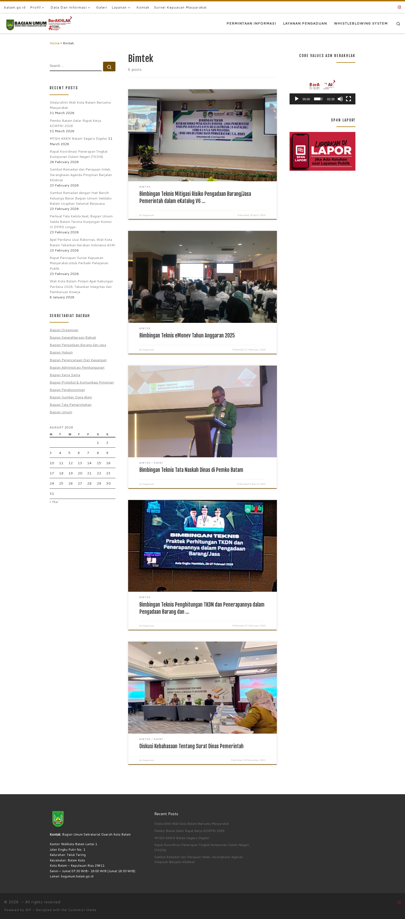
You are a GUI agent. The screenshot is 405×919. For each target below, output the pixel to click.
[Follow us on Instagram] (399, 7)
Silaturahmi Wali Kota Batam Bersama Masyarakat (80, 105)
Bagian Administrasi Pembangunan (77, 367)
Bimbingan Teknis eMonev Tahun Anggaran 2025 (187, 335)
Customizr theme (82, 910)
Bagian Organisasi (64, 329)
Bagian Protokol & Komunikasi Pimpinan (82, 382)
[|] (38, 23)
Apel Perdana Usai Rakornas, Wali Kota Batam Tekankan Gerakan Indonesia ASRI (82, 242)
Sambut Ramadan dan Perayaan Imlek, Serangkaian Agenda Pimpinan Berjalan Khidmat (81, 174)
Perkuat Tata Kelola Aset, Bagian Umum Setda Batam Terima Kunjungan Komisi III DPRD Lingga (81, 221)
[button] (323, 86)
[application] (322, 85)
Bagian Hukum (61, 352)
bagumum (148, 215)
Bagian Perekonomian (67, 389)
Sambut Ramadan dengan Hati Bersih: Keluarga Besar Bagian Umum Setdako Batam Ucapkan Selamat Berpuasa (81, 198)
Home (55, 42)
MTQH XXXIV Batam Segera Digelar (78, 138)
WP (28, 910)
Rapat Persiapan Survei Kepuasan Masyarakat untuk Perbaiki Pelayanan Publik (79, 263)
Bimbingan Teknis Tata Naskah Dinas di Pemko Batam (191, 470)
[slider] (318, 99)
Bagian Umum (61, 411)
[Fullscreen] (348, 99)
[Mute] (340, 99)
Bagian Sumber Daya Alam (71, 396)
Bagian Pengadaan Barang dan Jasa (78, 344)
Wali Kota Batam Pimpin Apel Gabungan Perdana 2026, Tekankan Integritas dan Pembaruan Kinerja (81, 286)
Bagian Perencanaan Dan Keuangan (78, 359)
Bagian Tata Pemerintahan (70, 404)
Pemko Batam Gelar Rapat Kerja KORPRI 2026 (75, 123)
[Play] (296, 99)
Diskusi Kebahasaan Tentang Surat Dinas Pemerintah (191, 746)
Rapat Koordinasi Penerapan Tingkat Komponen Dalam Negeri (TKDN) (78, 154)
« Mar (54, 501)
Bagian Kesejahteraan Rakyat (73, 337)
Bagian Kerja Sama (65, 374)
